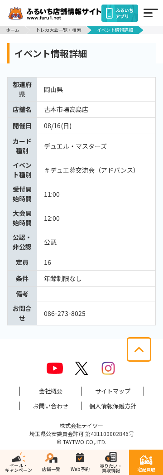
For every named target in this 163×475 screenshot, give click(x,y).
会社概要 (50, 391)
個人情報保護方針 (112, 406)
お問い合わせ (50, 406)
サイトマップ (112, 391)
